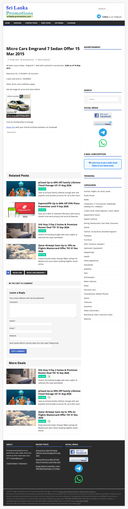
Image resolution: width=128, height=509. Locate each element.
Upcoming (59, 23)
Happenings (89, 252)
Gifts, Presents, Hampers (94, 244)
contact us (92, 491)
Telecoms (88, 302)
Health (87, 256)
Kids (86, 273)
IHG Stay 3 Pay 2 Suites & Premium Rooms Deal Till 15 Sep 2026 (57, 226)
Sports (86, 298)
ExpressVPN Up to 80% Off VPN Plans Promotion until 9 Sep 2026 (59, 205)
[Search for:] (109, 9)
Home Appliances (91, 260)
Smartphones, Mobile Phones (96, 294)
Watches (87, 319)
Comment (14, 302)
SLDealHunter (28, 59)
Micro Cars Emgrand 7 (36, 272)
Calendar (71, 23)
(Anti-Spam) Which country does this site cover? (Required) (34, 343)
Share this (10, 127)
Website (13, 336)
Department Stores (92, 215)
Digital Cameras (90, 219)
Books (86, 199)
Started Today (31, 23)
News (86, 285)
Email (12, 328)
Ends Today (46, 23)
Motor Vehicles (44, 59)
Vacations (88, 306)
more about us (16, 458)
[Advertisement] (64, 34)
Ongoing (17, 23)
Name (12, 321)
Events (87, 227)
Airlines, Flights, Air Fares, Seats (97, 191)
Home (7, 23)
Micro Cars (17, 272)
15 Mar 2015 (14, 59)
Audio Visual (89, 195)
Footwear (88, 236)
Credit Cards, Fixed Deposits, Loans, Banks (101, 211)
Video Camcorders (91, 310)
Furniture (88, 240)
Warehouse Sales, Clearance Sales (98, 314)
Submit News (12, 463)
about (70, 491)
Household (88, 265)
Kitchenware (89, 277)
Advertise (22, 463)
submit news (83, 491)
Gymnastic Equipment (93, 248)
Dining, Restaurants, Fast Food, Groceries (101, 223)
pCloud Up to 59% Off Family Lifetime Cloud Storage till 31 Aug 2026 (59, 184)
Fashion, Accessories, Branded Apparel (100, 231)
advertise (75, 491)
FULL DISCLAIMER (82, 501)
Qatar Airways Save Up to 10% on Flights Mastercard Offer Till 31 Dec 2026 (58, 248)
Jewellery (88, 269)
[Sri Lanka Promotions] (64, 12)
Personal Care (90, 290)
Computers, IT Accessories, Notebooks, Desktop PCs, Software (100, 205)
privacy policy (63, 491)
